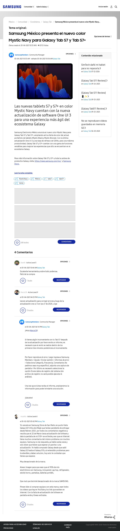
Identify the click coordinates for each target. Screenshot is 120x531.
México (37, 179)
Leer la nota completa (23, 173)
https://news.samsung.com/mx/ (48, 161)
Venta (21, 183)
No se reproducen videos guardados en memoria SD (94, 124)
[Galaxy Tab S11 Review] (93, 80)
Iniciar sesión (103, 7)
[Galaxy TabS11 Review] (93, 108)
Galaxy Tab (56, 59)
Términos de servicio (42, 524)
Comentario (66, 242)
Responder (61, 280)
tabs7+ (61, 179)
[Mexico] (12, 6)
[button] (71, 54)
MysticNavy (23, 179)
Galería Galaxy (41, 7)
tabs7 (50, 179)
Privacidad (8, 528)
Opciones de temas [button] (102, 36)
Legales (36, 528)
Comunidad (28, 7)
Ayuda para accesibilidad (15, 524)
